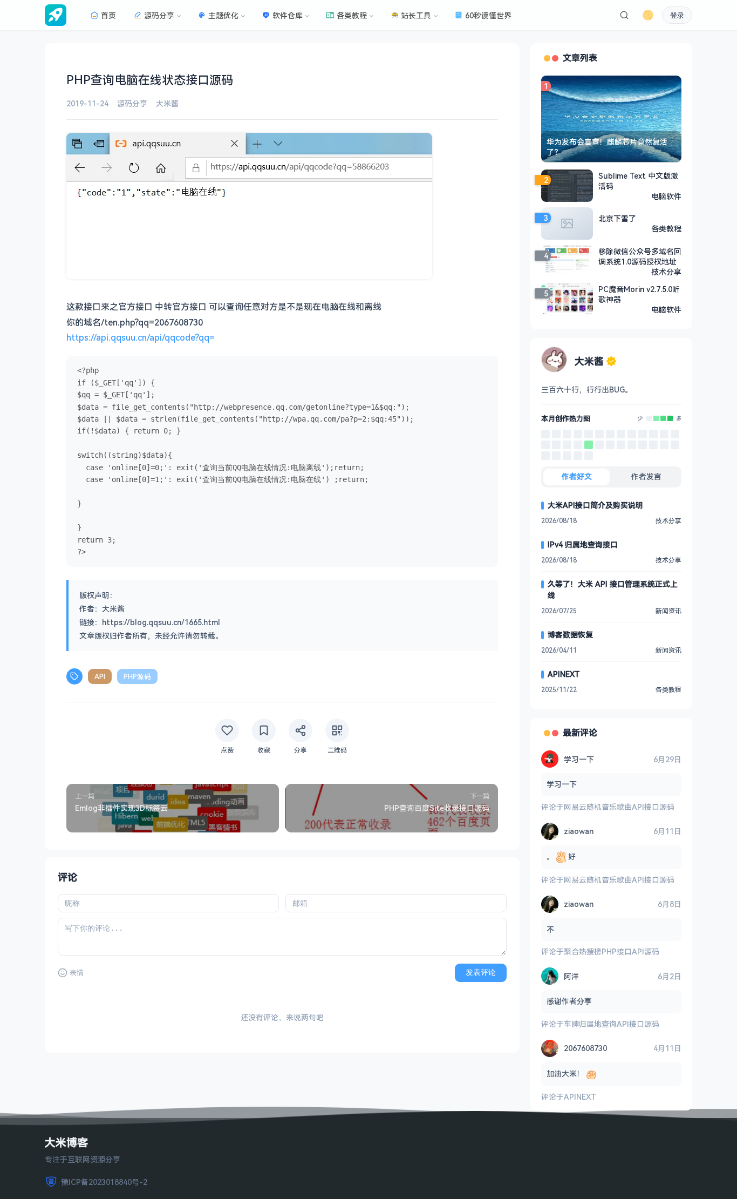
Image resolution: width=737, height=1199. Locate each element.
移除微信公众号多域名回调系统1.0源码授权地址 (639, 256)
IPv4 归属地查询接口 (583, 544)
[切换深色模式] (648, 15)
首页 (108, 15)
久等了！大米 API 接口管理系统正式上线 (613, 589)
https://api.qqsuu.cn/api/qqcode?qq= (140, 337)
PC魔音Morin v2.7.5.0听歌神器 (639, 294)
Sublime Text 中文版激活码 (638, 181)
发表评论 (481, 972)
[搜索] (624, 15)
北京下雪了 (617, 218)
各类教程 (352, 15)
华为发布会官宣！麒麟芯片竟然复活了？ (607, 147)
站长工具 (416, 15)
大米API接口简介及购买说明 (595, 505)
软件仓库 (287, 15)
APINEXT (564, 674)
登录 (677, 15)
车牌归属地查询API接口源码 (611, 1024)
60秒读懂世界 (488, 15)
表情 (77, 972)
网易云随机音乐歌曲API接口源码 (619, 807)
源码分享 (159, 15)
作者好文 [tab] (577, 476)
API (99, 676)
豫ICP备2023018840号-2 (104, 1182)
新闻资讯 (668, 610)
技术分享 (666, 272)
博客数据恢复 (570, 634)
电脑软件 (666, 196)
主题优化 (223, 15)
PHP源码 (137, 676)
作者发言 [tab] (646, 476)
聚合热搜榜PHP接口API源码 (611, 951)
